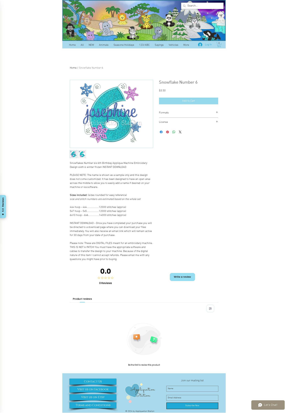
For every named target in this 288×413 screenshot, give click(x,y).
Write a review (182, 277)
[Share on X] (180, 132)
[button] (219, 44)
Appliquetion (142, 389)
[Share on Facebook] (161, 132)
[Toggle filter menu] (210, 308)
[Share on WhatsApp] (174, 132)
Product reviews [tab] (82, 299)
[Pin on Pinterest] (168, 132)
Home (73, 68)
